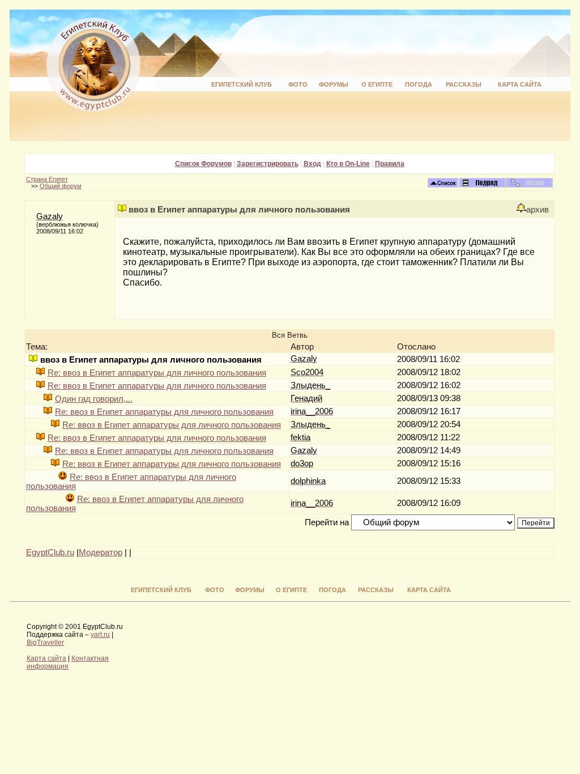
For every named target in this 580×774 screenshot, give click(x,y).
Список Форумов (203, 164)
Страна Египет (47, 179)
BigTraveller (45, 643)
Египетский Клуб (241, 84)
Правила (389, 164)
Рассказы (463, 84)
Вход (312, 164)
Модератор (100, 552)
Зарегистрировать (267, 164)
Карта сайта (519, 84)
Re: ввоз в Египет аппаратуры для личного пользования (157, 372)
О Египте (377, 84)
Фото (298, 84)
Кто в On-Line (348, 164)
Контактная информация (68, 662)
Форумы (333, 84)
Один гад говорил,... (94, 398)
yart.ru (100, 635)
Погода (418, 84)
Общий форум (61, 185)
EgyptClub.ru (50, 552)
